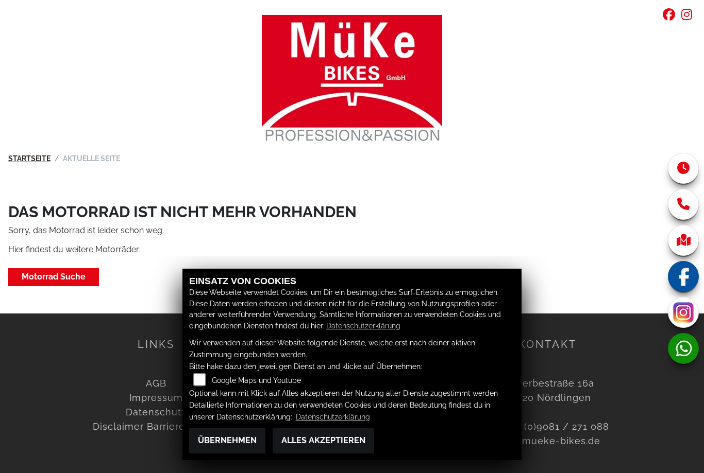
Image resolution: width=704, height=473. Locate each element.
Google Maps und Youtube (256, 380)
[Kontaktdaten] (683, 204)
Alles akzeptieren (323, 440)
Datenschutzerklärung (363, 325)
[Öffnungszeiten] (683, 168)
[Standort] (683, 240)
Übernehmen (227, 440)
